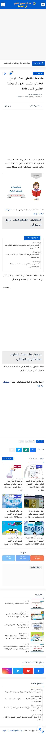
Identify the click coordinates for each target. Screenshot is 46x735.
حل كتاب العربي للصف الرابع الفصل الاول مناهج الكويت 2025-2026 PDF (17, 637)
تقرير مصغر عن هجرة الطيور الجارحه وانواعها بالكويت (23, 692)
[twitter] (18, 671)
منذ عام (35, 242)
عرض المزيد (8, 458)
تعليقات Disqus (8, 558)
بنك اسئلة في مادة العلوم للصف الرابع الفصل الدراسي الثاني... (34, 514)
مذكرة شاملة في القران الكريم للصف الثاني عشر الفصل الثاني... (16, 63)
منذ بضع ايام (23, 622)
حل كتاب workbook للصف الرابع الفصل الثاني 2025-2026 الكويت (13, 514)
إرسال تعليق (36, 567)
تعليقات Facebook (23, 558)
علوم (21, 441)
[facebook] (39, 671)
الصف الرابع (38, 73)
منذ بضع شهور (38, 478)
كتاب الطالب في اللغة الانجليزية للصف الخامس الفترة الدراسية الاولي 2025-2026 (16, 649)
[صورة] (37, 604)
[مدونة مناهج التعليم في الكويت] (24, 4)
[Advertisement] (23, 34)
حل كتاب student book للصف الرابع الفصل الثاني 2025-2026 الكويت (34, 541)
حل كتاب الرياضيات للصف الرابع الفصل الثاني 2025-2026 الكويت (13, 541)
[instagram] (7, 671)
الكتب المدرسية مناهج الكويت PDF (17, 603)
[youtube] (28, 671)
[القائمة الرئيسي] (43, 4)
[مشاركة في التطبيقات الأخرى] (12, 450)
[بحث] (3, 4)
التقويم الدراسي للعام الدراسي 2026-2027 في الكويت (16, 626)
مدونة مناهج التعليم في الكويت (12, 731)
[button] (33, 450)
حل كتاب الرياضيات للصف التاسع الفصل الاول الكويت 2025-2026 (17, 615)
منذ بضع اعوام (35, 689)
